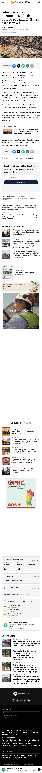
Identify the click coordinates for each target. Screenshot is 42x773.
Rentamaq (33, 198)
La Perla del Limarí (16, 744)
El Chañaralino (15, 730)
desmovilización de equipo (12, 198)
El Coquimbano (23, 740)
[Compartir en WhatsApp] (23, 66)
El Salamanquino (32, 745)
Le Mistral (29, 755)
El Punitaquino (27, 744)
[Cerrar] (39, 769)
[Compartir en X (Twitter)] (18, 66)
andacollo (22, 196)
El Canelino (15, 745)
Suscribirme (21, 182)
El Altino (24, 732)
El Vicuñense (32, 740)
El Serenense (13, 740)
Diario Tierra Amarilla (14, 732)
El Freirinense (13, 734)
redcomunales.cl (7, 713)
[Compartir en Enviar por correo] (27, 66)
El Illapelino (22, 745)
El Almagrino (5, 730)
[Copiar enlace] (32, 66)
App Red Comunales (21, 757)
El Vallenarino (32, 732)
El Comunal (5, 740)
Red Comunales (8, 27)
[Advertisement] (21, 352)
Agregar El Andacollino (9, 32)
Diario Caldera (24, 730)
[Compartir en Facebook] (14, 66)
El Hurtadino (23, 742)
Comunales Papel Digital (9, 755)
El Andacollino (14, 742)
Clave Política (21, 755)
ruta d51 (5, 200)
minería (25, 198)
